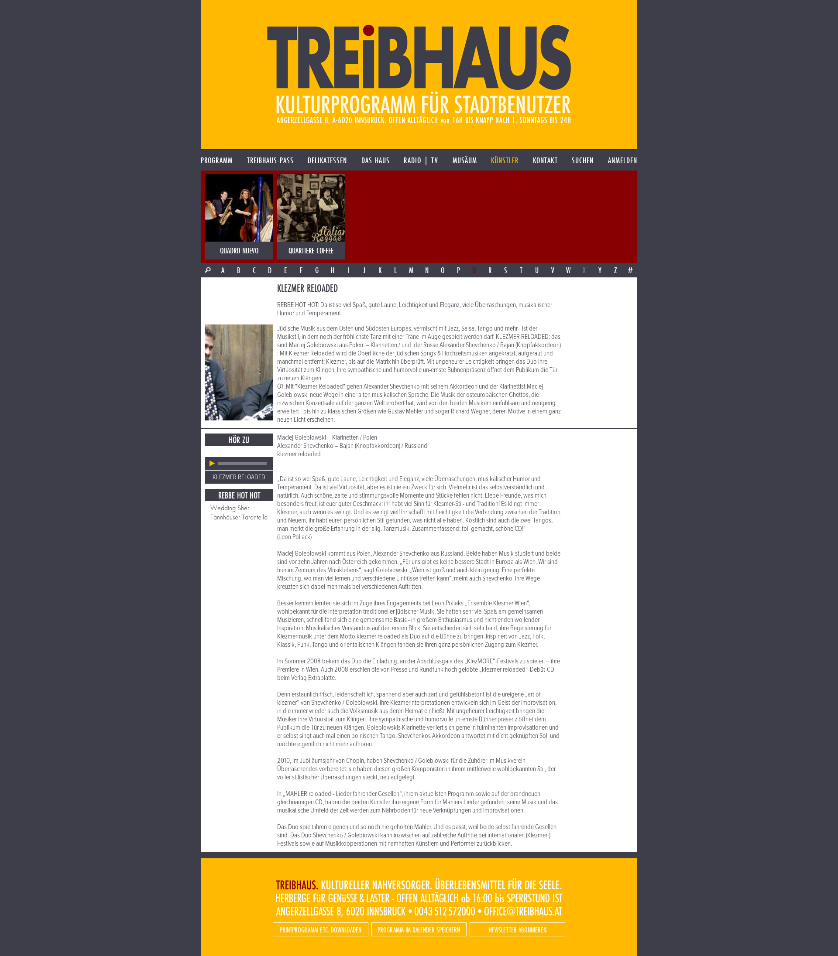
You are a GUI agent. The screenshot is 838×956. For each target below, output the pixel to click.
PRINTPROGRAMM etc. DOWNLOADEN (320, 930)
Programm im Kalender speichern (419, 930)
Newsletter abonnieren (517, 930)
